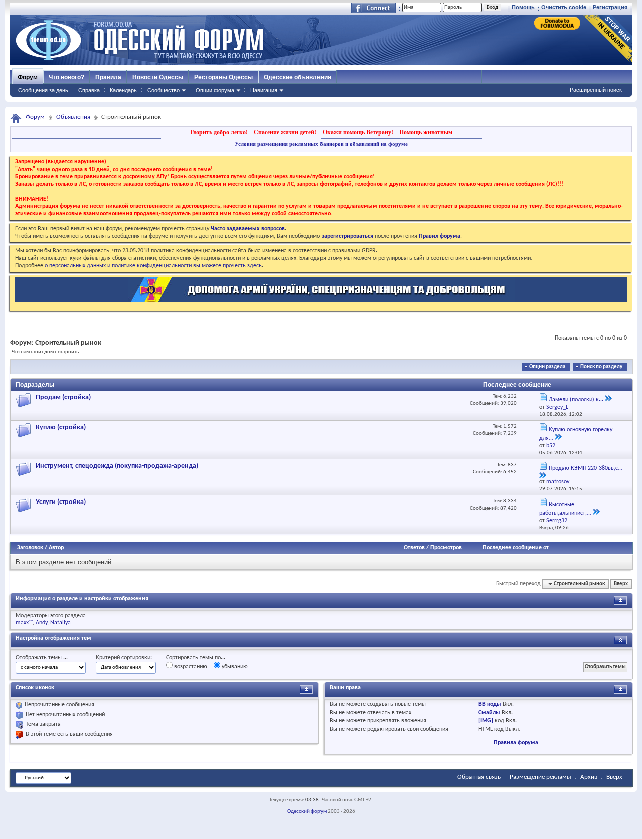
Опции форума (215, 90)
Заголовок (30, 548)
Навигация (263, 90)
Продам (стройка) (63, 397)
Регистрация (610, 7)
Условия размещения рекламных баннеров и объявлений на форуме (321, 144)
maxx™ (24, 623)
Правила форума (516, 743)
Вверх (621, 584)
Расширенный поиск (596, 90)
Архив (588, 777)
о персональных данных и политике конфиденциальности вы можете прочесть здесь (153, 266)
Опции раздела (547, 367)
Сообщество (163, 90)
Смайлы (489, 713)
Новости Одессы (157, 77)
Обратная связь (479, 777)
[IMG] (485, 721)
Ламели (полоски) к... (576, 400)
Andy (41, 623)
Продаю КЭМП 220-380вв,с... (585, 468)
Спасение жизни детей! (285, 132)
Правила (108, 77)
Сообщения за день (43, 90)
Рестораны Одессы (223, 77)
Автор (56, 548)
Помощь (523, 7)
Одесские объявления (297, 77)
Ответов (414, 548)
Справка (89, 90)
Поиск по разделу (601, 367)
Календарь (123, 90)
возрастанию (190, 667)
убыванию (234, 667)
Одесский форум (307, 811)
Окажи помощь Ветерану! (358, 132)
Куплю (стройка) (61, 427)
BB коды (489, 704)
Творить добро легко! (219, 132)
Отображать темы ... (42, 658)
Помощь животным (425, 132)
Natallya (60, 623)
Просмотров (446, 548)
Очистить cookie (563, 7)
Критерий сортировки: (124, 658)
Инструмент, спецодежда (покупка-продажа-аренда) (117, 466)
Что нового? (66, 77)
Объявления (73, 117)
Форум (28, 77)
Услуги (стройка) (61, 502)
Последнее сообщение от (516, 548)
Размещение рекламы (540, 777)
